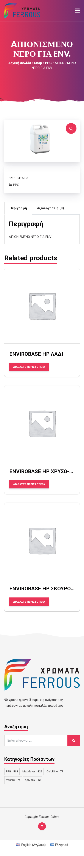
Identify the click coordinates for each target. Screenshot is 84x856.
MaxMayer (32, 771)
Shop (38, 63)
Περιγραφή (18, 208)
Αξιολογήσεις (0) (50, 208)
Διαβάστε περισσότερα (29, 366)
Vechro (13, 779)
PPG (48, 63)
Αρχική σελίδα (19, 63)
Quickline (55, 771)
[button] (77, 11)
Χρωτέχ (32, 779)
